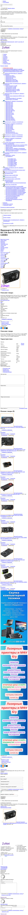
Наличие (2, 264)
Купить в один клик (6, 895)
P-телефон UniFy (12, 165)
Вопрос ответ (6, 60)
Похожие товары (4, 263)
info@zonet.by (4, 869)
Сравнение (12, 433)
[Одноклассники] (3, 328)
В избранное (4, 435)
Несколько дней (6, 368)
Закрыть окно (4, 39)
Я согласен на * (13, 893)
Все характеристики (5, 300)
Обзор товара (3, 254)
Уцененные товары (7, 205)
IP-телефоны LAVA (12, 164)
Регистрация (6, 2)
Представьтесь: (4, 408)
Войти (4, 1)
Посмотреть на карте (9, 854)
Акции (4, 55)
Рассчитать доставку (6, 324)
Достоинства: (4, 374)
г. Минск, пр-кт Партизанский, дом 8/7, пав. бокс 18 (12, 41)
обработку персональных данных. (15, 28)
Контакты (5, 57)
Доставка (5, 56)
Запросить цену (5, 911)
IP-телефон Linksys (12, 160)
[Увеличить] (10, 287)
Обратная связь (4, 866)
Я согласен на (13, 28)
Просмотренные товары (6, 807)
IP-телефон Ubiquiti (12, 162)
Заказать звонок (11, 8)
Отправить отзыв (23, 408)
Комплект (3, 255)
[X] (7, 328)
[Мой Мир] (5, 328)
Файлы (2, 266)
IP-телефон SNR (12, 161)
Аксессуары (3, 260)
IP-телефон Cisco (12, 158)
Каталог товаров (4, 65)
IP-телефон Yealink (12, 163)
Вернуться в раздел (5, 252)
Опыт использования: (5, 366)
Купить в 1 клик (5, 321)
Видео (2, 267)
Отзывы (5, 61)
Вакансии (5, 62)
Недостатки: (3, 385)
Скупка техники (6, 63)
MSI (1, 302)
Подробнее (3, 432)
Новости (5, 58)
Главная (5, 54)
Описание (3, 257)
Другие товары (22, 344)
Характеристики (4, 258)
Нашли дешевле (5, 323)
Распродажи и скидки (8, 203)
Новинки (5, 202)
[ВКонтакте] (1, 328)
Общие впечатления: (5, 396)
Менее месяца (6, 370)
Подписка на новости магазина (7, 207)
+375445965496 (4, 867)
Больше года (6, 369)
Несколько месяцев (7, 371)
